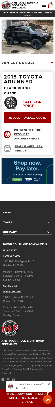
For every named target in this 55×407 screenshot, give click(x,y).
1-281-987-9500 (11, 255)
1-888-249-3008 (10, 13)
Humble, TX (10, 250)
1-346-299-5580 (12, 291)
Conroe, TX (10, 285)
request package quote (27, 117)
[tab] (27, 211)
